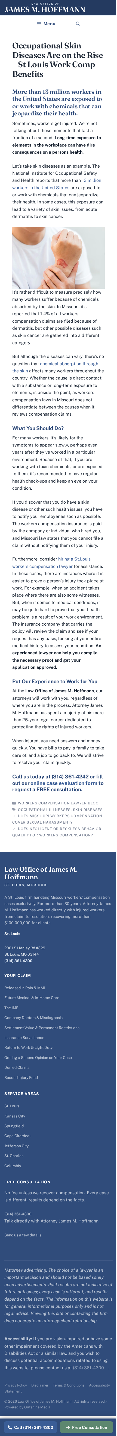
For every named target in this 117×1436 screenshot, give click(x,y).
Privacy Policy (15, 1385)
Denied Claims (16, 1067)
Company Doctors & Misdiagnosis (33, 1017)
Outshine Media (37, 1407)
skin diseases (88, 810)
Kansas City (14, 1116)
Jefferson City (16, 1146)
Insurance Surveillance (24, 1037)
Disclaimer (39, 1385)
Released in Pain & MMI (24, 988)
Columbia (12, 1166)
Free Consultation (89, 1427)
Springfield (14, 1126)
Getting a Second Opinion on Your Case (38, 1057)
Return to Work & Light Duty (28, 1047)
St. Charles (13, 1156)
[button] (77, 24)
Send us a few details (22, 1235)
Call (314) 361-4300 (33, 1427)
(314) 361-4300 (18, 961)
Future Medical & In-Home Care (31, 998)
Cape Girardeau (18, 1136)
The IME (11, 1008)
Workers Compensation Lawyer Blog (58, 803)
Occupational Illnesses (44, 810)
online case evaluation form (63, 783)
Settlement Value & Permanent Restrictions (41, 1028)
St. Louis (11, 1106)
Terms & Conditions (69, 1385)
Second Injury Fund (21, 1077)
